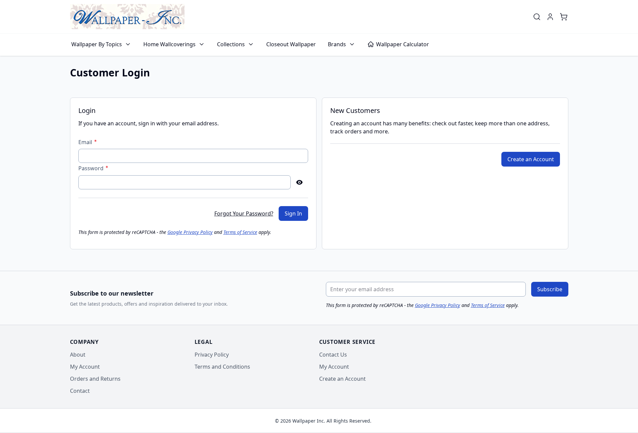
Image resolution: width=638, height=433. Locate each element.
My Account (85, 366)
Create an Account (342, 378)
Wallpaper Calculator (402, 44)
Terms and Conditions (222, 366)
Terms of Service (240, 232)
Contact (80, 390)
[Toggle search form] (537, 17)
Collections (231, 44)
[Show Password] (299, 182)
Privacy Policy (212, 354)
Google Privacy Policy (190, 232)
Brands (337, 44)
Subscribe (549, 289)
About (77, 354)
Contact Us (333, 354)
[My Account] (550, 17)
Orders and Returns (95, 378)
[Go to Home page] (127, 16)
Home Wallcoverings (169, 44)
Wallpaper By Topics (96, 44)
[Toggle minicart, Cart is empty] (564, 17)
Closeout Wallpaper (291, 44)
